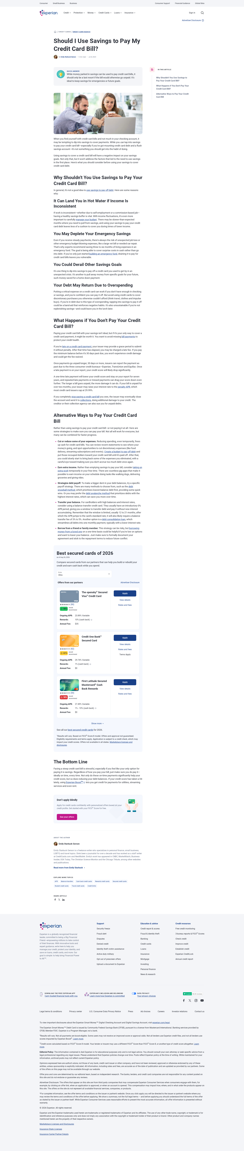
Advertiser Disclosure (191, 20)
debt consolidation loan (113, 519)
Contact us (199, 1011)
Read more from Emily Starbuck (68, 867)
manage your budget (86, 219)
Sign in (192, 13)
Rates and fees (125, 605)
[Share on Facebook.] (56, 899)
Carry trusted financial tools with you (61, 996)
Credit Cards (103, 13)
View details (125, 600)
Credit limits (92, 886)
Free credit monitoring (185, 928)
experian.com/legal (161, 1022)
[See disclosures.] (84, 782)
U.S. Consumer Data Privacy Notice (105, 1011)
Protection (78, 13)
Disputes (101, 939)
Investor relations (179, 1011)
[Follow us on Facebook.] (184, 1000)
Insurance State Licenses (51, 1129)
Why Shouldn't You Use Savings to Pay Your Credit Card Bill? (171, 79)
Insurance (129, 13)
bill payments (128, 336)
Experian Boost (74, 782)
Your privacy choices (146, 996)
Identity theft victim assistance (110, 949)
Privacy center (75, 1011)
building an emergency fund (103, 253)
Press (130, 1011)
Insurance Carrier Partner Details (54, 1134)
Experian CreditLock (184, 954)
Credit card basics (81, 32)
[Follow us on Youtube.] (202, 1000)
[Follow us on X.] (190, 1000)
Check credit (181, 939)
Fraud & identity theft (150, 934)
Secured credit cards (120, 881)
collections (85, 400)
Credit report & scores (150, 928)
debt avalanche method (98, 493)
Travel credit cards (78, 886)
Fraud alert (101, 934)
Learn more (78, 1039)
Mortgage (145, 959)
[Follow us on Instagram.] (196, 1000)
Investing (145, 964)
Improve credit (182, 944)
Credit (66, 13)
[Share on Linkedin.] (64, 899)
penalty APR (124, 386)
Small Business (59, 3)
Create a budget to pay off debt (120, 451)
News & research (148, 974)
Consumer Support (162, 3)
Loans (117, 13)
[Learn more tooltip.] (91, 619)
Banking (144, 939)
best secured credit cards (80, 729)
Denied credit (102, 944)
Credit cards (65, 32)
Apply (125, 593)
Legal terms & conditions (51, 1011)
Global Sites (199, 3)
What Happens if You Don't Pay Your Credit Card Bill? (172, 87)
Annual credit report (184, 959)
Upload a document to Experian (111, 964)
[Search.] (202, 13)
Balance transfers (67, 881)
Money (91, 13)
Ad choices (145, 1011)
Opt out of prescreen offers (109, 959)
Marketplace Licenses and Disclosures (57, 1124)
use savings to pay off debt (99, 190)
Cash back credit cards (84, 881)
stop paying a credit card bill (85, 396)
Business (73, 3)
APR (56, 881)
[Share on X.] (60, 899)
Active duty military (105, 954)
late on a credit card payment (77, 346)
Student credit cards (61, 886)
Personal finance (148, 969)
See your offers (67, 817)
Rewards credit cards (102, 881)
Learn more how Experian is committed (107, 996)
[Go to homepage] (55, 31)
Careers (161, 1011)
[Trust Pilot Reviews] (192, 993)
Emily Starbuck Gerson (68, 57)
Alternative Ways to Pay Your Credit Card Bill (172, 95)
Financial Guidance (182, 3)
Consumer (44, 3)
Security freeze (103, 928)
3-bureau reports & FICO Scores (190, 934)
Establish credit (182, 949)
